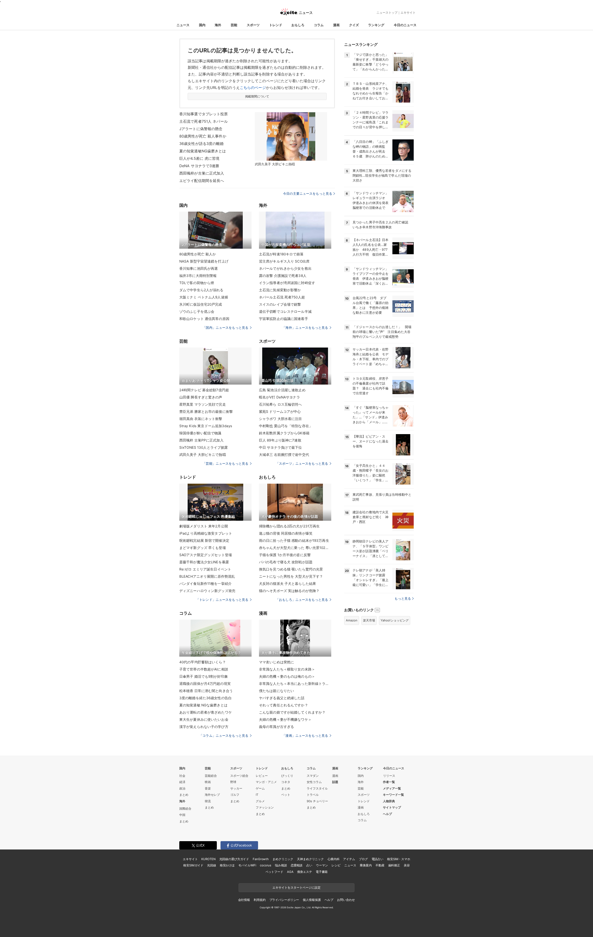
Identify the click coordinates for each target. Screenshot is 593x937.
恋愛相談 (297, 865)
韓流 (208, 801)
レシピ (336, 865)
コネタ (285, 782)
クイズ (354, 25)
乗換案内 (366, 865)
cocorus (265, 865)
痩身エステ (304, 872)
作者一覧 (389, 782)
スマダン (313, 775)
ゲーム (260, 788)
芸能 (234, 25)
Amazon (351, 620)
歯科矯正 (394, 865)
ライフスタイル (317, 788)
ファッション (265, 807)
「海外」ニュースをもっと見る (305, 327)
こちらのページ (253, 87)
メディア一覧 (392, 788)
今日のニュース (405, 25)
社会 (182, 775)
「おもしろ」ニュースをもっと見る (302, 600)
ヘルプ (387, 814)
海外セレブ (212, 794)
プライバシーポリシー (284, 900)
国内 (202, 25)
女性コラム (314, 782)
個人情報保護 (312, 900)
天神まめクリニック (310, 859)
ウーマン (322, 865)
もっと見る (402, 598)
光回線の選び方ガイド (234, 859)
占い (309, 865)
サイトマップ (392, 807)
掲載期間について (257, 96)
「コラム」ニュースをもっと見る (223, 735)
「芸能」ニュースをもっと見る (225, 463)
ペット (285, 794)
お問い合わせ (346, 900)
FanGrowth (261, 859)
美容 (407, 865)
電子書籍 (322, 872)
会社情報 (244, 900)
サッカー (236, 788)
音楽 (208, 788)
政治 (182, 788)
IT (257, 794)
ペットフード (274, 872)
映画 (208, 782)
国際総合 (185, 808)
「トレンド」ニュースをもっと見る (222, 600)
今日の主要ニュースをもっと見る (307, 193)
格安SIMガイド (193, 865)
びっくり (287, 775)
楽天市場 (369, 620)
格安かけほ (227, 865)
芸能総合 (211, 775)
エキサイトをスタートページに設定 (296, 887)
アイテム (349, 859)
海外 (218, 25)
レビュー (262, 775)
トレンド (275, 25)
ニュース (183, 25)
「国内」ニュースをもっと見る (225, 327)
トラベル (313, 794)
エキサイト (408, 12)
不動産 (380, 865)
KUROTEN (208, 859)
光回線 (211, 865)
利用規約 (259, 900)
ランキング (376, 25)
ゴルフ (234, 794)
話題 (335, 782)
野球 (233, 782)
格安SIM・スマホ (398, 859)
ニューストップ (386, 12)
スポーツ (253, 25)
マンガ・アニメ (266, 782)
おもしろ (297, 25)
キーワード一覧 (393, 794)
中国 (182, 815)
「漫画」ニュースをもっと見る (305, 735)
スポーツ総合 (239, 775)
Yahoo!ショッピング (395, 620)
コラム (319, 25)
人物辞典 (389, 801)
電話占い (377, 859)
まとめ (183, 794)
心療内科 (333, 859)
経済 (182, 782)
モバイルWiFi (247, 865)
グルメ (260, 801)
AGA (290, 872)
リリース (389, 775)
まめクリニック (282, 859)
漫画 (336, 25)
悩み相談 (281, 865)
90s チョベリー (317, 801)
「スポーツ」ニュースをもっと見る (302, 463)
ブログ (363, 859)
